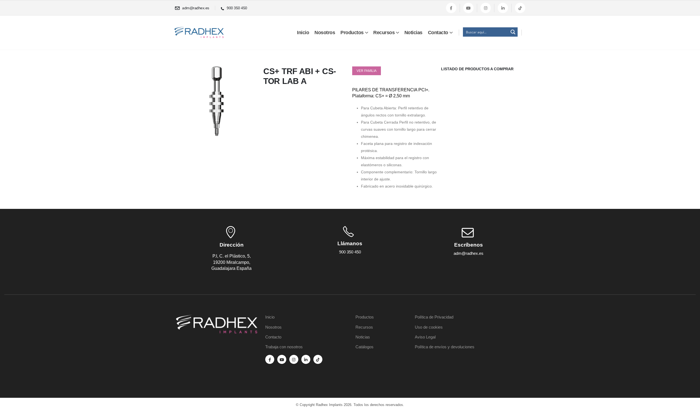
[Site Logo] (199, 32)
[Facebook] (451, 8)
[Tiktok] (520, 8)
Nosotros (324, 32)
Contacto (438, 32)
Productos (352, 32)
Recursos (384, 32)
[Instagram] (485, 8)
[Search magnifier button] (513, 32)
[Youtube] (468, 8)
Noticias (413, 32)
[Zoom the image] (216, 318)
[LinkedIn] (503, 8)
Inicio (303, 32)
